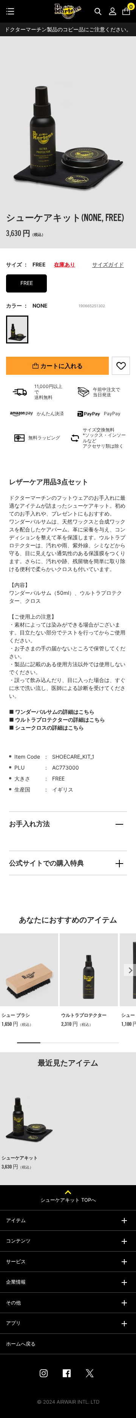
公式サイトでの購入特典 (46, 863)
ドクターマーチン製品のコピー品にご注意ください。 (68, 29)
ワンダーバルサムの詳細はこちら (54, 711)
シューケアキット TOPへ (68, 1200)
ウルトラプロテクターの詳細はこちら (60, 719)
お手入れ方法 (29, 824)
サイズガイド (108, 264)
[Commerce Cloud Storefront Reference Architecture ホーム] (68, 11)
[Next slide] (130, 970)
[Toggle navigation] (10, 11)
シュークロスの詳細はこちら (49, 727)
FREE (26, 283)
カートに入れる (61, 366)
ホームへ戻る (21, 1344)
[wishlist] (121, 366)
